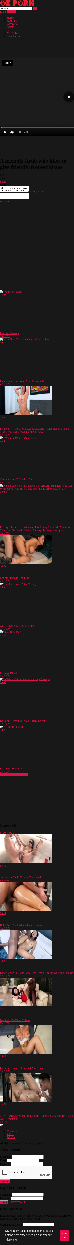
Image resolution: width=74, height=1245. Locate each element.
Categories (12, 23)
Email (3, 1160)
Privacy (11, 1134)
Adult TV (12, 20)
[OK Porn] (17, 5)
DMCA (11, 1137)
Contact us (12, 1131)
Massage (4, 201)
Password (5, 1163)
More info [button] (11, 1239)
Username (5, 1156)
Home (10, 17)
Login (3, 11)
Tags (9, 29)
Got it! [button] (64, 1235)
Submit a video (15, 36)
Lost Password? (17, 1201)
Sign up (5, 1181)
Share (3, 181)
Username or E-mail (11, 1224)
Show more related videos (14, 774)
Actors (10, 26)
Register (11, 11)
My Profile (13, 33)
